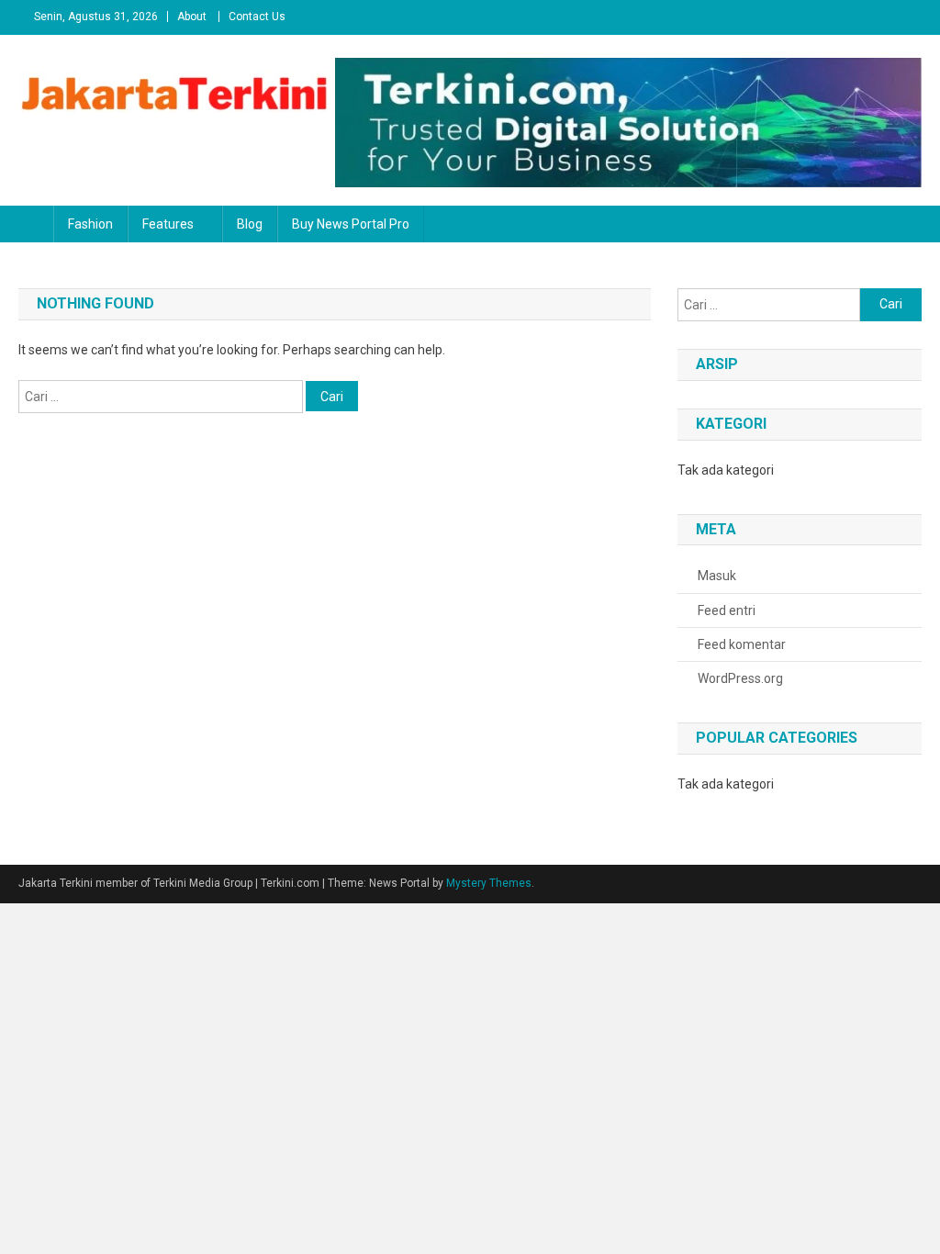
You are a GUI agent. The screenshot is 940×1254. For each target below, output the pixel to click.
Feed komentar (742, 644)
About (192, 16)
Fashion (90, 224)
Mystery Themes (489, 883)
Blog (250, 224)
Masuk (717, 575)
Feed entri (726, 610)
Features (168, 224)
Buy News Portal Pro (350, 224)
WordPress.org (740, 678)
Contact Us (257, 16)
